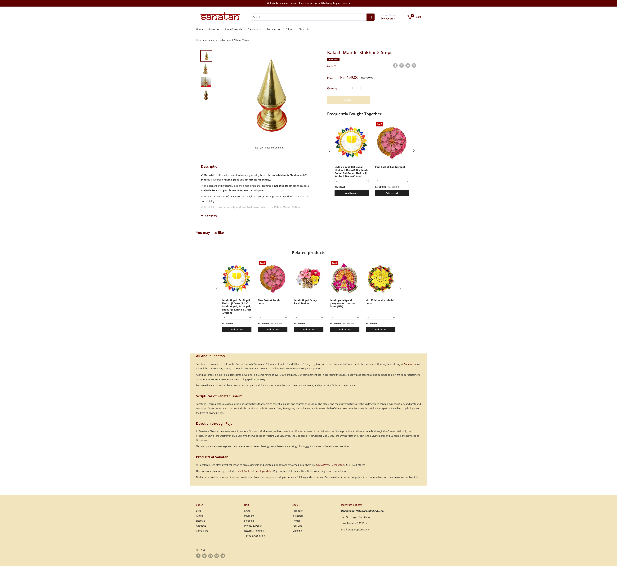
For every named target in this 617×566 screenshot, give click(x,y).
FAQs (247, 510)
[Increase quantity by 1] (360, 88)
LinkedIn (297, 530)
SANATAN (331, 65)
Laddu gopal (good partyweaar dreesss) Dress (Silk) (342, 303)
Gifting (289, 29)
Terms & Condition (254, 535)
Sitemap (200, 520)
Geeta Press (322, 464)
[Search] (371, 17)
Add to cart (351, 193)
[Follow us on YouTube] (216, 555)
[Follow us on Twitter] (204, 555)
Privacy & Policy (253, 525)
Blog (198, 510)
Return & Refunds (254, 530)
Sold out (348, 100)
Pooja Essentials (233, 29)
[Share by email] (413, 65)
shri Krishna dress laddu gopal (380, 302)
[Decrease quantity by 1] (343, 88)
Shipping (249, 520)
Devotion (253, 29)
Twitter (296, 520)
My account (388, 18)
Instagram (298, 515)
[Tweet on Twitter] (407, 65)
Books (211, 29)
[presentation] (329, 150)
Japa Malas (266, 471)
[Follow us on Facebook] (198, 555)
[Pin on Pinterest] (401, 65)
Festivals (272, 29)
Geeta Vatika (337, 464)
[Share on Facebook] (395, 65)
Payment (249, 515)
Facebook (297, 510)
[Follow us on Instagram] (210, 555)
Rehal (240, 471)
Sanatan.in (410, 364)
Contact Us (202, 530)
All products (211, 40)
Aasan (255, 471)
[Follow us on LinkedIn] (222, 555)
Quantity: (332, 88)
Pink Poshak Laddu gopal (390, 166)
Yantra (247, 471)
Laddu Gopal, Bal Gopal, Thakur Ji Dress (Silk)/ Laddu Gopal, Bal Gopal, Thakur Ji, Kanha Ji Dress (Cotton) (351, 171)
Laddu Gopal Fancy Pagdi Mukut (305, 302)
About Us (304, 29)
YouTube (297, 525)
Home (199, 29)
